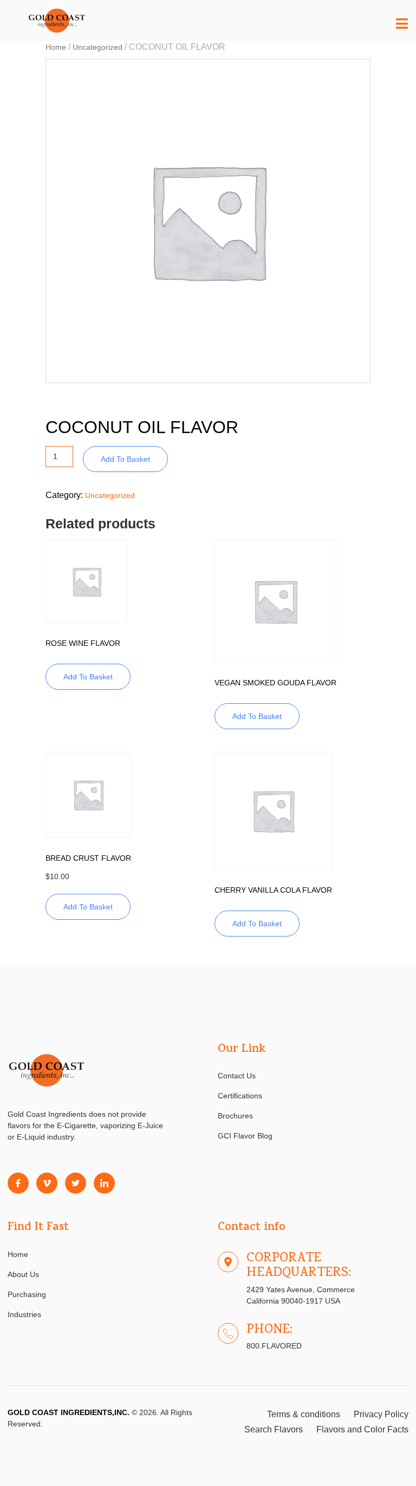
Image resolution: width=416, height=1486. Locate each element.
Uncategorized (97, 47)
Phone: (269, 1330)
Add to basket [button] (88, 676)
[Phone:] (228, 1333)
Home (56, 47)
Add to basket (125, 459)
